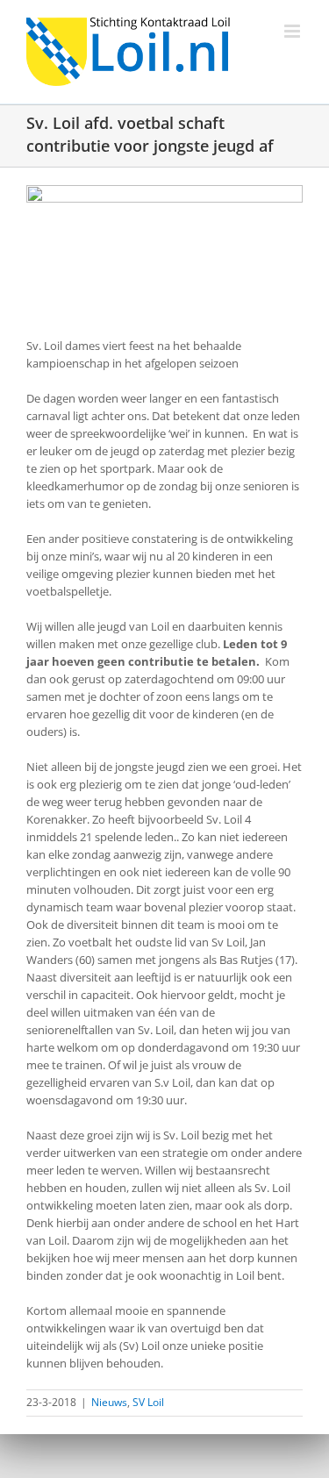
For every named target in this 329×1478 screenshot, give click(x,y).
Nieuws (109, 1402)
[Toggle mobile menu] (293, 31)
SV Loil (148, 1402)
